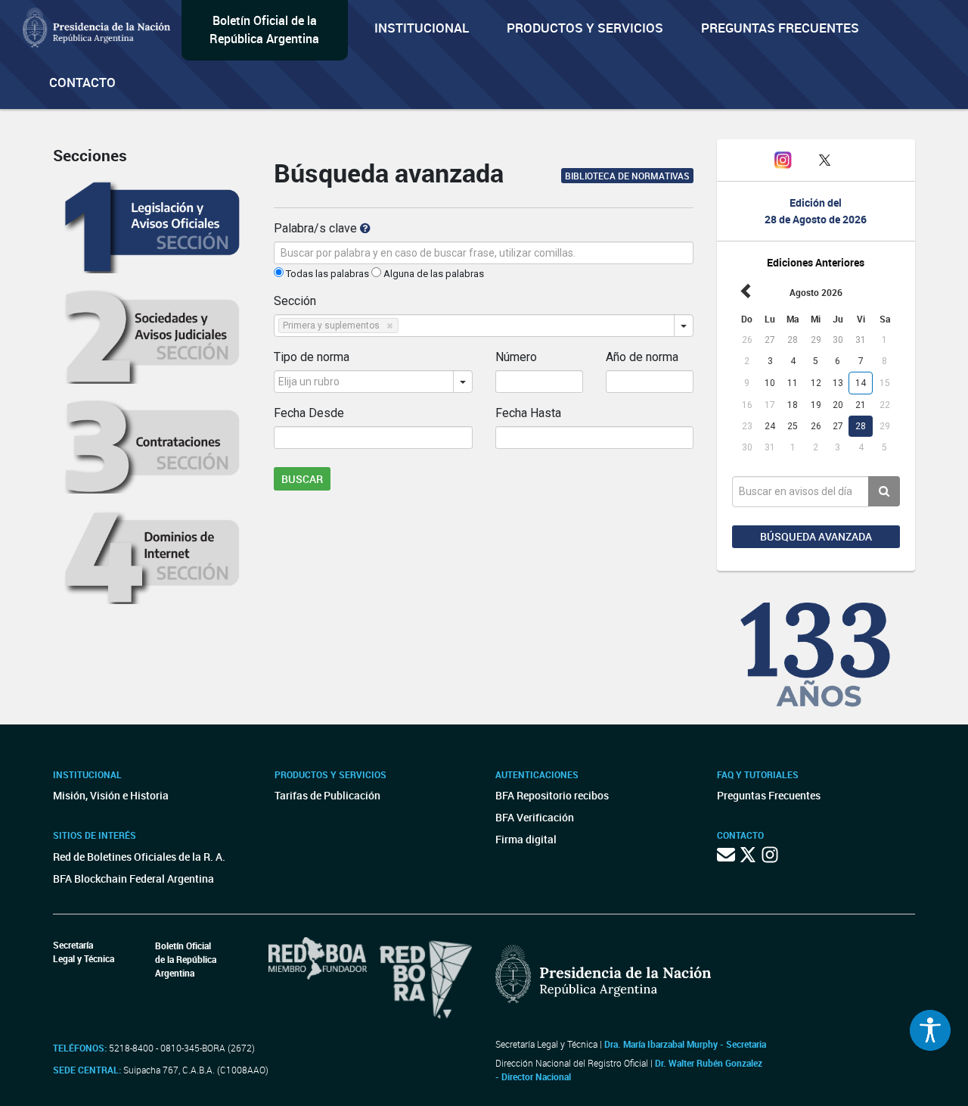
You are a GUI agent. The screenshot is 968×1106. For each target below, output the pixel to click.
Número (516, 357)
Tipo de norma (311, 357)
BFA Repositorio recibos (552, 795)
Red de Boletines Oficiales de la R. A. (139, 856)
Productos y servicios (585, 27)
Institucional (421, 27)
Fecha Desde (309, 413)
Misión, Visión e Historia (111, 795)
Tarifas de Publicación (327, 795)
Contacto (82, 82)
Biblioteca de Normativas (627, 176)
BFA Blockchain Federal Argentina (133, 878)
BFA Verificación (534, 817)
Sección (295, 301)
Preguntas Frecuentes (780, 27)
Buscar (302, 479)
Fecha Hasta (528, 413)
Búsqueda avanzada (816, 536)
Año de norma (642, 357)
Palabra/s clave (317, 228)
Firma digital (526, 839)
